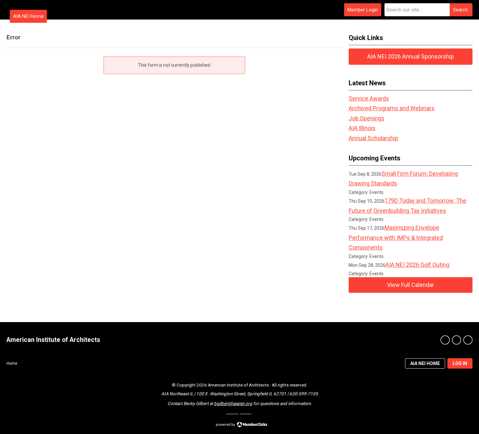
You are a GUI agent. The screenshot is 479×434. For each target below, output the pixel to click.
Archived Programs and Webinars (392, 108)
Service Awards (369, 98)
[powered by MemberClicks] (239, 425)
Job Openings (367, 118)
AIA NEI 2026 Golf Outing (417, 264)
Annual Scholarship (373, 138)
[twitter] (456, 340)
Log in (460, 363)
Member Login (362, 10)
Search (460, 10)
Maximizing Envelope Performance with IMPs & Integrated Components (396, 237)
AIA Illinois (362, 128)
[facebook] (445, 340)
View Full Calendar (410, 284)
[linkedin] (467, 340)
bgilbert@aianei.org (233, 403)
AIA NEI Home (28, 16)
